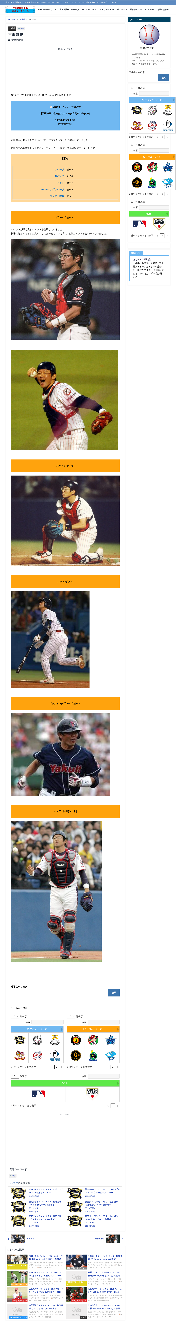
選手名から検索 (137, 72)
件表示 (23, 1016)
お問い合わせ (163, 9)
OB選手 (12, 28)
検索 (114, 992)
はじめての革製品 (142, 259)
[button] (61, 1029)
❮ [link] (52, 1067)
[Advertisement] (38, 71)
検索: (28, 1022)
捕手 (22, 28)
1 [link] (56, 1066)
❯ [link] (61, 1067)
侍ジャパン (122, 9)
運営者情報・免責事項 (69, 9)
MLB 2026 (149, 9)
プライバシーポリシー (46, 9)
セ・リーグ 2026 (107, 9)
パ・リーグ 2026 (89, 9)
